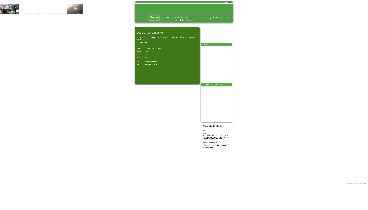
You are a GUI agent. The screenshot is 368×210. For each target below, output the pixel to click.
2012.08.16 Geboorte (214, 100)
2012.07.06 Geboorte (214, 75)
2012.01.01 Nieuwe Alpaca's (217, 55)
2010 (206, 119)
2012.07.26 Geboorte (214, 85)
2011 (206, 116)
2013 (206, 41)
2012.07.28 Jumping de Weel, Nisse (217, 89)
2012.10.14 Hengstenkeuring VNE (217, 111)
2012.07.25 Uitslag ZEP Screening (215, 80)
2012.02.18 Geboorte (214, 48)
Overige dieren (212, 17)
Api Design (365, 183)
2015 (206, 34)
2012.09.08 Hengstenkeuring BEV (217, 105)
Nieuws (154, 17)
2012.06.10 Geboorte (214, 72)
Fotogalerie (179, 20)
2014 (206, 37)
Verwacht (225, 17)
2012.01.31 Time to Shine (216, 52)
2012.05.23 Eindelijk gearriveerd (214, 63)
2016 (206, 30)
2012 (206, 44)
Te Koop (142, 17)
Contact (190, 20)
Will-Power (166, 17)
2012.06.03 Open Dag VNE (216, 68)
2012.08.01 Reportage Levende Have (214, 95)
